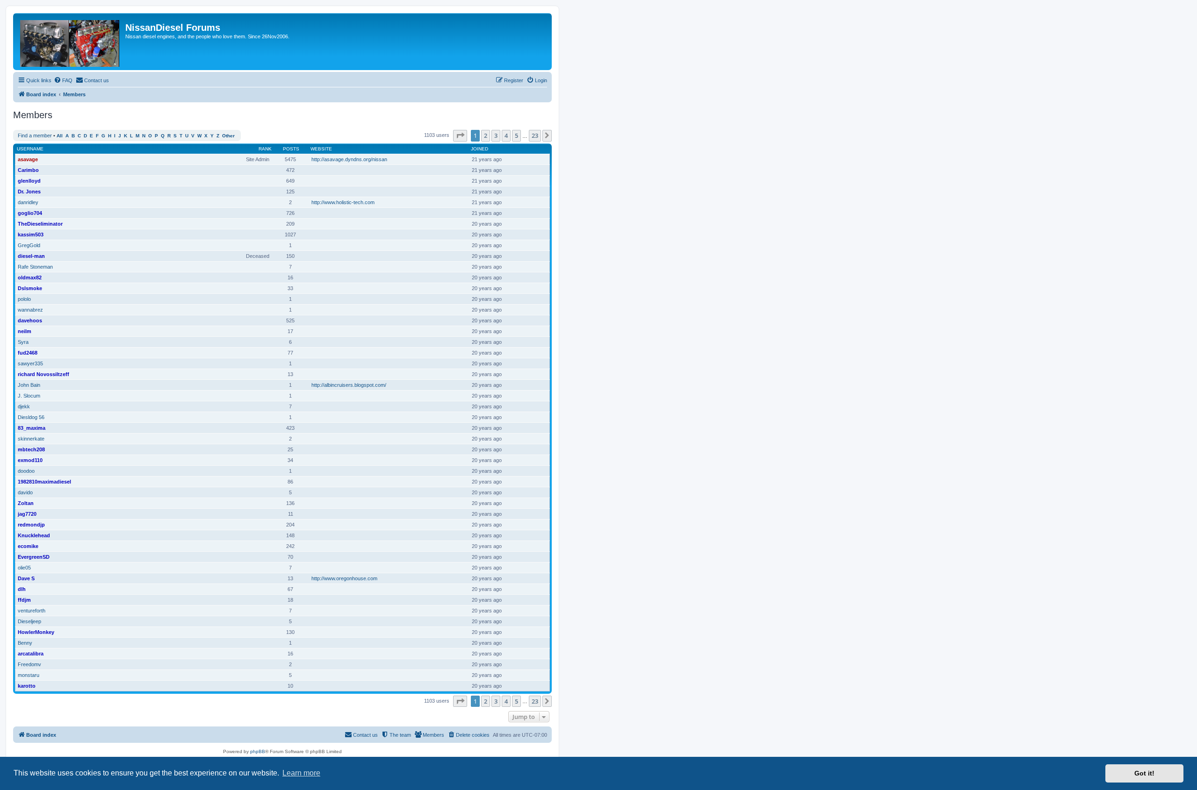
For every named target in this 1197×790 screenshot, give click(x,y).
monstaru (28, 675)
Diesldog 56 (31, 417)
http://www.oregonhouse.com (344, 578)
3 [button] (496, 135)
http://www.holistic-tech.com (343, 202)
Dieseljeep (29, 621)
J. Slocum (29, 396)
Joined (479, 148)
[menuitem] (63, 80)
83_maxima (31, 428)
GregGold (29, 245)
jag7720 (27, 514)
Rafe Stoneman (35, 267)
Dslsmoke (30, 288)
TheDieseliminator (40, 224)
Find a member (35, 135)
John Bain (29, 385)
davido (25, 492)
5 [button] (516, 135)
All (60, 135)
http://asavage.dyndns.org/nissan (349, 159)
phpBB (257, 751)
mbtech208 (31, 449)
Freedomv (29, 664)
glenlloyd (29, 181)
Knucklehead (34, 535)
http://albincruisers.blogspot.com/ (348, 385)
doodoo (26, 471)
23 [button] (535, 135)
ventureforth (31, 610)
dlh (22, 589)
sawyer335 (30, 363)
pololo (24, 299)
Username (30, 148)
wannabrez (30, 310)
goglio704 (30, 213)
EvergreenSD (34, 557)
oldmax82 (30, 277)
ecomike (28, 546)
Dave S (26, 578)
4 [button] (506, 135)
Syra (23, 342)
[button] (460, 135)
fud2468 (27, 353)
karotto (27, 686)
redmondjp (31, 524)
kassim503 (30, 234)
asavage (28, 159)
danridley (28, 202)
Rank (265, 148)
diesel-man (31, 256)
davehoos (30, 320)
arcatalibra (30, 653)
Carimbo (28, 170)
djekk (24, 406)
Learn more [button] (301, 773)
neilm (24, 331)
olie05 (24, 567)
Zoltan (26, 503)
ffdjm (24, 600)
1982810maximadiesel (44, 481)
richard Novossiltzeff (43, 374)
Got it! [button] (1144, 773)
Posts (291, 148)
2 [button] (485, 135)
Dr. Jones (29, 191)
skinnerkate (31, 438)
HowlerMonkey (36, 632)
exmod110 (30, 460)
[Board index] (70, 41)
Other (228, 135)
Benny (25, 643)
